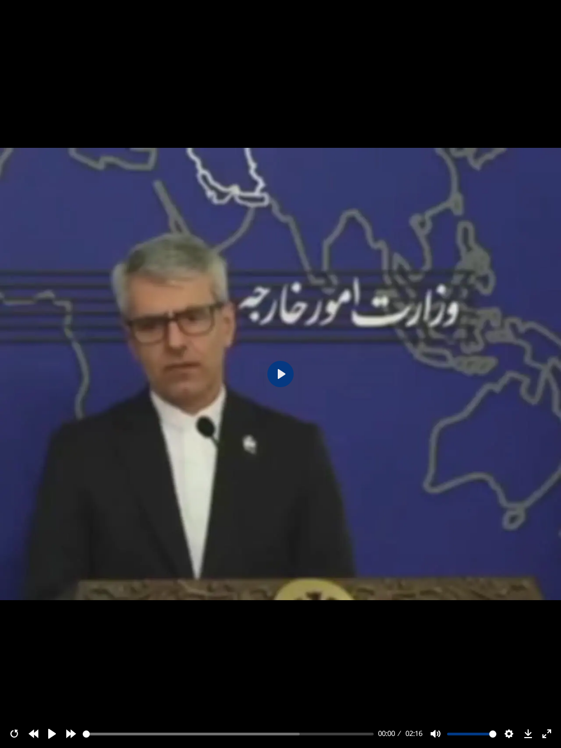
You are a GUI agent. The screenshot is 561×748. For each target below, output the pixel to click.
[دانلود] (528, 734)
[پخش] (52, 734)
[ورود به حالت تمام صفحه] (547, 734)
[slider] (228, 734)
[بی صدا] (435, 734)
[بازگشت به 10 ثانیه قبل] (33, 734)
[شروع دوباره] (14, 734)
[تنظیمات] (509, 734)
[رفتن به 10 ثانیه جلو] (71, 734)
